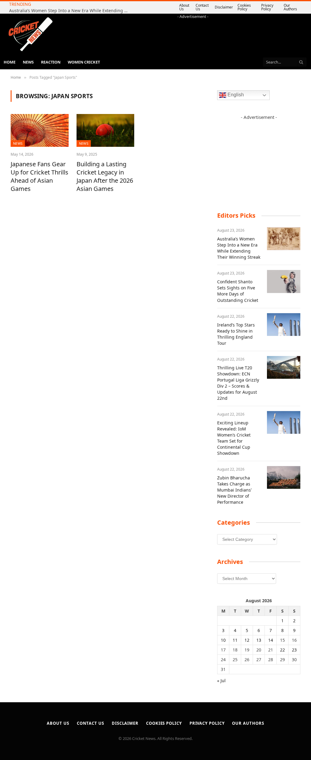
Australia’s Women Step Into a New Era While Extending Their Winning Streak (70, 10)
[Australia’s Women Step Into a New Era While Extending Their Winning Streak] (283, 238)
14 (270, 640)
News (28, 62)
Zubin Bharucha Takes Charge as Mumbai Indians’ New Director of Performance (234, 490)
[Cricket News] (30, 34)
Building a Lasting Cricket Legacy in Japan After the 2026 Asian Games (105, 176)
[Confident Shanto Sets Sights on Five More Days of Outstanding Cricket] (283, 281)
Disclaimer (224, 7)
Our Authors (290, 7)
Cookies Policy (244, 7)
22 (282, 650)
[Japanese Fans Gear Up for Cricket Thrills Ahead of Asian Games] (40, 130)
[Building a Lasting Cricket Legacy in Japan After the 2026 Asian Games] (106, 130)
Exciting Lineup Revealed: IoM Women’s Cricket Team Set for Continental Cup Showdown (234, 438)
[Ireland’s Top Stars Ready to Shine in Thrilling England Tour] (283, 324)
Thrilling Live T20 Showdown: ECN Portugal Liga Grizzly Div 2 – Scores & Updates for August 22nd (238, 383)
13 (258, 640)
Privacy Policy (267, 7)
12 (246, 640)
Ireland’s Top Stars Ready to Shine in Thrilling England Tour (236, 334)
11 (235, 640)
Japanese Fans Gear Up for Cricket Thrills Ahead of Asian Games (39, 176)
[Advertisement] (192, 33)
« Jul (221, 680)
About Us (184, 7)
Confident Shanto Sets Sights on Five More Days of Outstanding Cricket (237, 291)
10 (223, 640)
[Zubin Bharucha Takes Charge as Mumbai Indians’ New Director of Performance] (283, 477)
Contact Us (202, 7)
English (235, 95)
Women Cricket (84, 62)
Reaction (50, 62)
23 (294, 650)
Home (9, 62)
